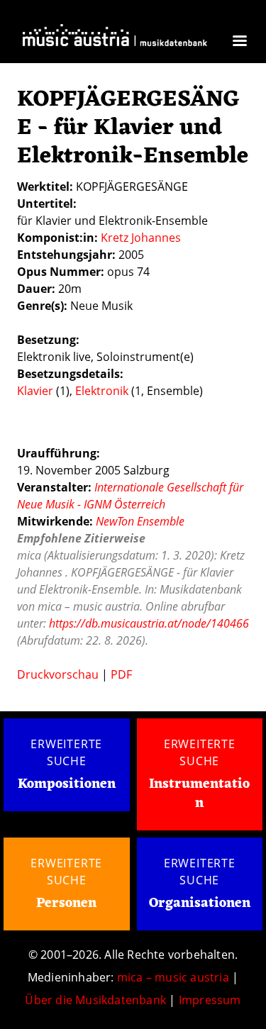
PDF (121, 674)
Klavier (35, 391)
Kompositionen (67, 784)
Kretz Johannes (141, 237)
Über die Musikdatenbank (95, 1000)
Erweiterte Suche (66, 752)
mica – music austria (173, 977)
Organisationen (199, 903)
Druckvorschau (58, 674)
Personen (66, 903)
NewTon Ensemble (140, 521)
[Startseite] (114, 39)
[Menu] (239, 42)
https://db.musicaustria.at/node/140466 (149, 623)
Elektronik (101, 391)
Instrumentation (199, 794)
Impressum (210, 1000)
